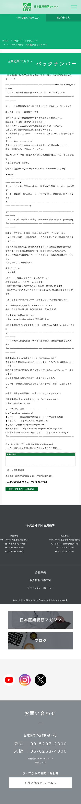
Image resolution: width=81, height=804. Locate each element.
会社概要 (40, 572)
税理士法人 (63, 17)
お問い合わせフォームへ (40, 782)
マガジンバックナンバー (26, 41)
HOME (5, 41)
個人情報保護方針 (40, 580)
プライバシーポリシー (40, 587)
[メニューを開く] (74, 7)
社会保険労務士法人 (28, 17)
